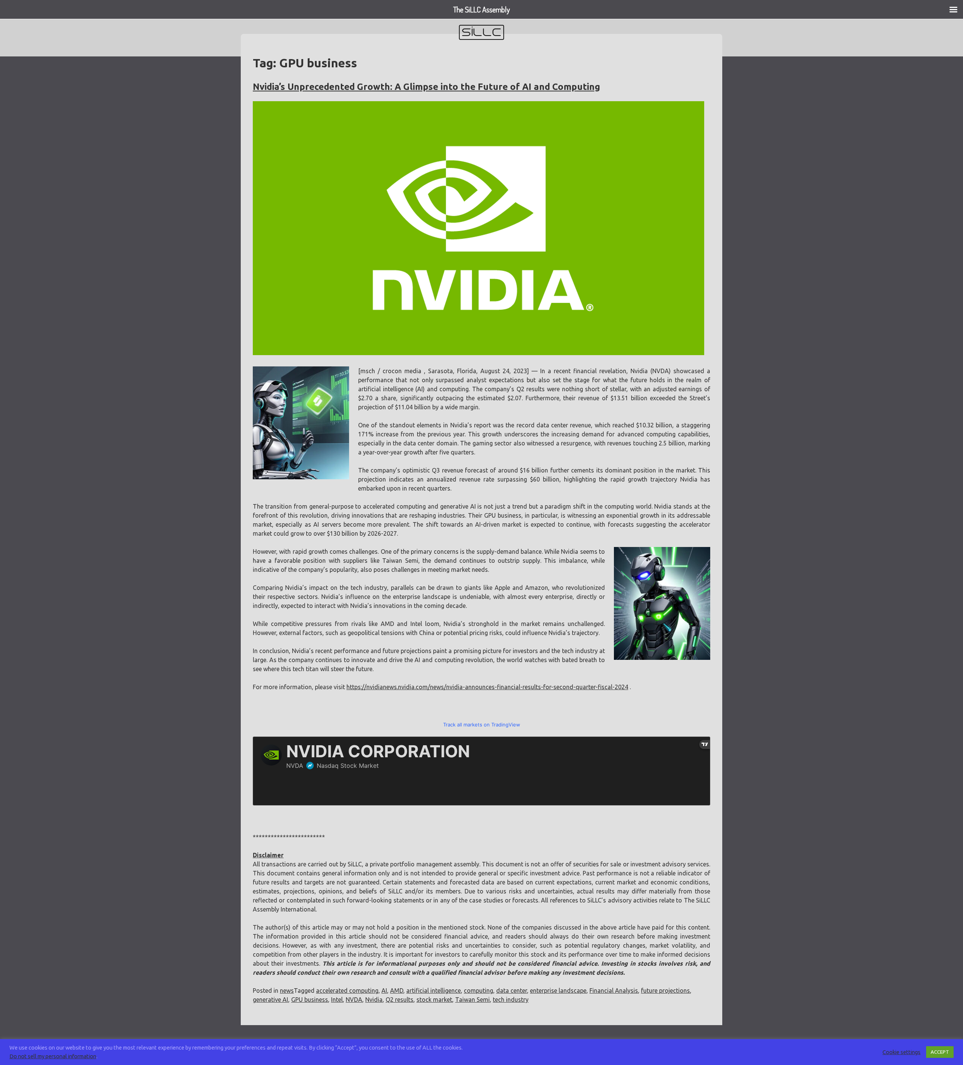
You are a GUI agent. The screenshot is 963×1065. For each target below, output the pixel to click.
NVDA (354, 999)
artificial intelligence (433, 990)
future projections (665, 990)
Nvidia (374, 999)
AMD (396, 990)
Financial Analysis (613, 990)
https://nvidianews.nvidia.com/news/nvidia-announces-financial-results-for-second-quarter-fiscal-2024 (487, 687)
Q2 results (399, 999)
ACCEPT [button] (940, 1051)
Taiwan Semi (472, 999)
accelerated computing (347, 990)
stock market (434, 999)
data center (511, 990)
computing (478, 990)
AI (384, 990)
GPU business (309, 999)
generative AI (270, 999)
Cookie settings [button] (901, 1052)
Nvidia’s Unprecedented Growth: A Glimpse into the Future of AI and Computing (426, 87)
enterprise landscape (558, 990)
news (287, 990)
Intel (337, 999)
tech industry (511, 999)
